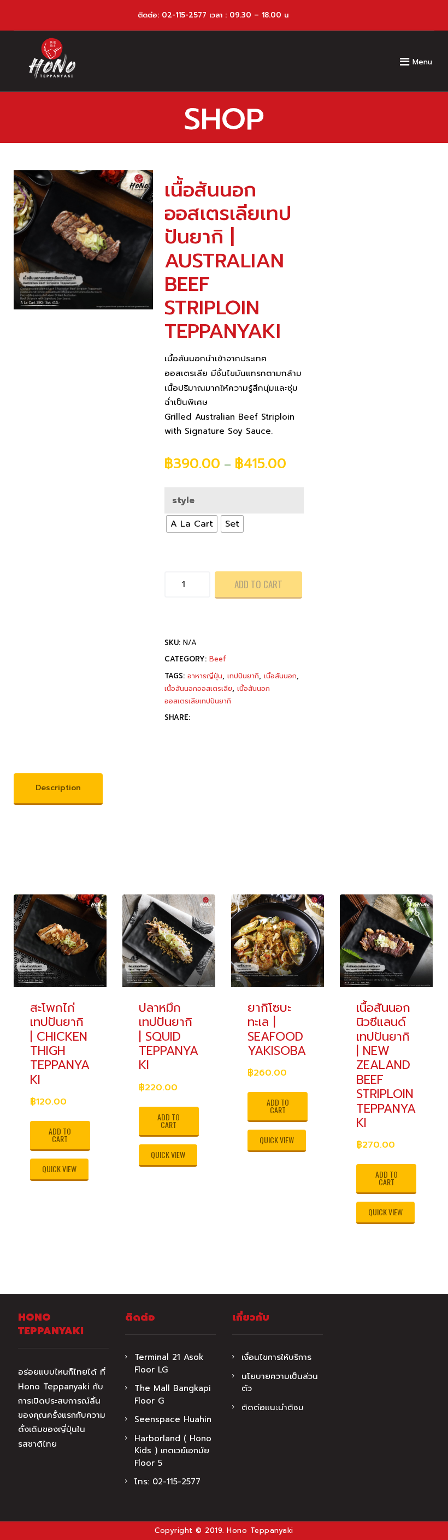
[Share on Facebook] (174, 737)
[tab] (58, 789)
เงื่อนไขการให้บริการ (276, 1357)
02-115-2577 (184, 15)
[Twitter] (196, 737)
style (183, 500)
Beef (217, 659)
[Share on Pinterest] (217, 737)
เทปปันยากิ (243, 676)
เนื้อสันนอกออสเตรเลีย (198, 688)
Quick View (59, 1168)
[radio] (192, 524)
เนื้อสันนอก (280, 676)
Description (58, 787)
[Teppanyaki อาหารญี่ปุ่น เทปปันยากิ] (52, 58)
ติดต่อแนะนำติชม (272, 1407)
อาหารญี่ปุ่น (204, 676)
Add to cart (258, 584)
